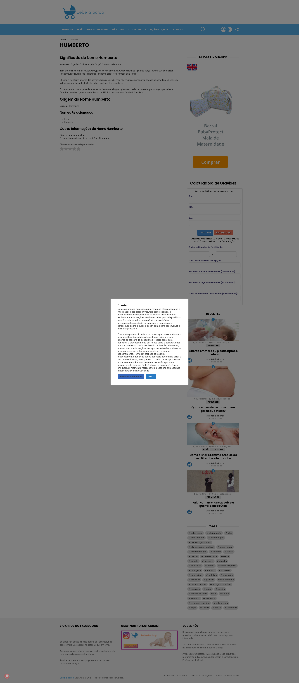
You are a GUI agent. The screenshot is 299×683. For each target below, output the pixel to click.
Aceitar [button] (151, 376)
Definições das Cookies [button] (131, 376)
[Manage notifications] (6, 676)
